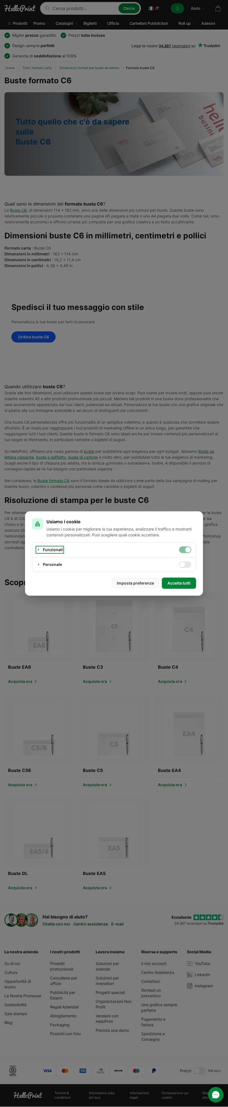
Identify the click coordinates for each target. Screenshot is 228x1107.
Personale (52, 564)
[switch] (185, 549)
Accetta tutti (178, 583)
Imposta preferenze (135, 583)
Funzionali (53, 549)
